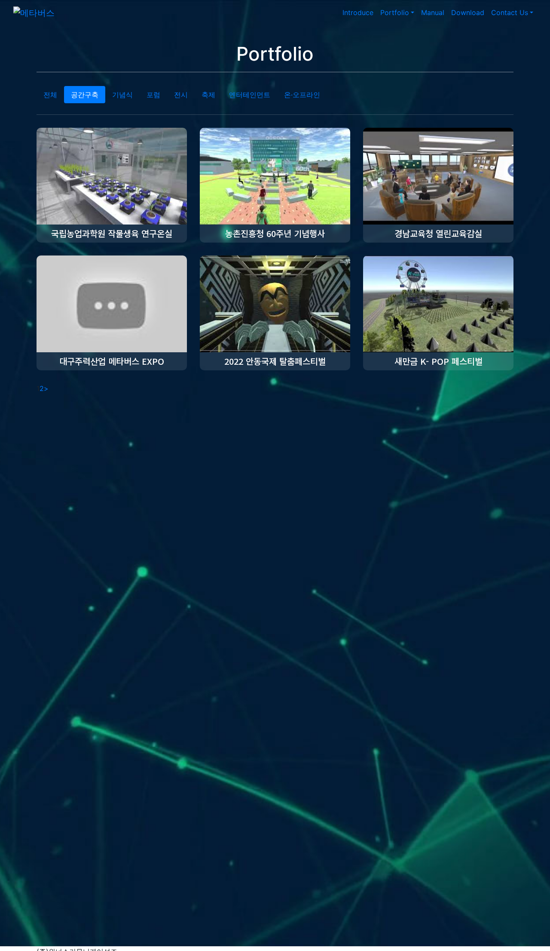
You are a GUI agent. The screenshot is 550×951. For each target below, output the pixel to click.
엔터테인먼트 (249, 94)
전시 (181, 94)
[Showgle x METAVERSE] (34, 12)
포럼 (153, 94)
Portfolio (394, 12)
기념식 (122, 94)
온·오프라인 (302, 94)
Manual (432, 12)
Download (467, 12)
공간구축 (84, 94)
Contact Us (509, 12)
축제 (208, 94)
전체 (50, 94)
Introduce (357, 12)
